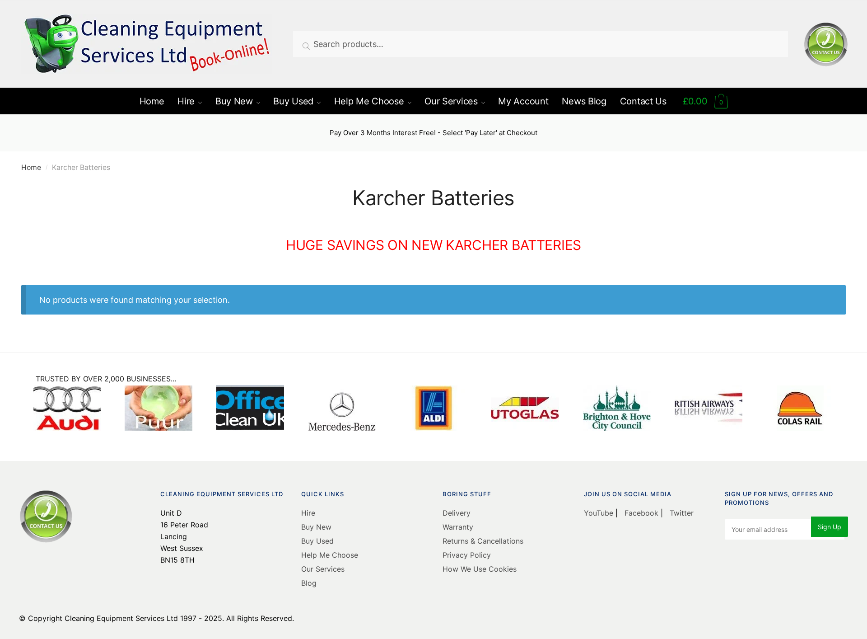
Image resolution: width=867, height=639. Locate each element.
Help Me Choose (329, 554)
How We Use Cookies (480, 568)
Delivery (457, 512)
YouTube (599, 512)
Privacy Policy (467, 554)
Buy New (316, 526)
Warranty (458, 526)
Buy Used (317, 540)
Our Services (323, 568)
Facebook (641, 512)
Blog (309, 582)
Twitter (680, 512)
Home (31, 167)
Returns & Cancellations (483, 540)
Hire (308, 512)
